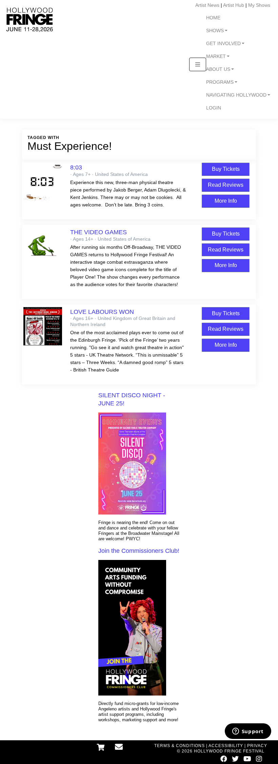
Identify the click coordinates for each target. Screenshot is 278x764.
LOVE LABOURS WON (102, 311)
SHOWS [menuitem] (215, 30)
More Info (226, 201)
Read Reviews (225, 185)
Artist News (207, 5)
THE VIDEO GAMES (98, 232)
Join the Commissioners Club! (138, 550)
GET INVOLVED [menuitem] (223, 43)
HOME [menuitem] (213, 17)
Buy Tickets (226, 169)
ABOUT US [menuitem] (218, 69)
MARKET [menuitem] (216, 56)
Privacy (257, 745)
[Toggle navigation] (197, 64)
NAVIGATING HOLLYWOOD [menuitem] (236, 95)
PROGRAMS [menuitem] (220, 82)
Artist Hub (233, 5)
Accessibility (226, 745)
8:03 (76, 167)
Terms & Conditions (179, 745)
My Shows (259, 5)
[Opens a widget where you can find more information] (247, 731)
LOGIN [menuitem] (213, 107)
